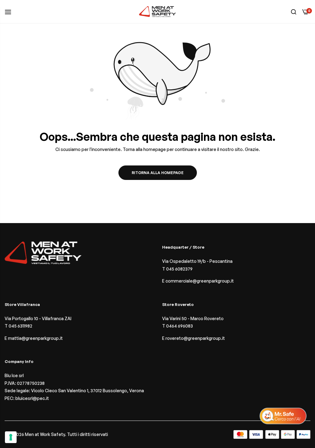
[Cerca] (293, 11)
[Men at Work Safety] (157, 11)
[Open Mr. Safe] (283, 416)
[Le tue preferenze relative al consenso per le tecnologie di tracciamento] (11, 437)
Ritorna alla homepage (158, 172)
